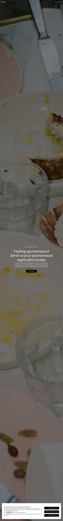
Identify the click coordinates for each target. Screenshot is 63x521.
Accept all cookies (51, 508)
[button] (31, 271)
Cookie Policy (9, 512)
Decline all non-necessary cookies (52, 511)
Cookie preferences (51, 515)
